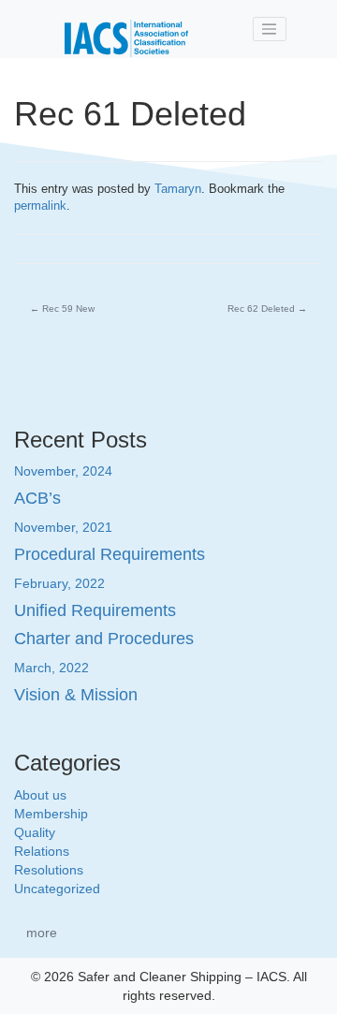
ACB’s (37, 498)
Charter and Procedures (104, 638)
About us (40, 794)
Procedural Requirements (109, 554)
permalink (40, 205)
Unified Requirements (95, 610)
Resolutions (48, 869)
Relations (41, 851)
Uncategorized (57, 888)
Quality (34, 832)
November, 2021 (63, 527)
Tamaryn (177, 189)
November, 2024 (63, 470)
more (41, 932)
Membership (51, 813)
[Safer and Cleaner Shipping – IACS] (126, 29)
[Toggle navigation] (269, 29)
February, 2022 (59, 583)
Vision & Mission (76, 694)
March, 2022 (51, 667)
